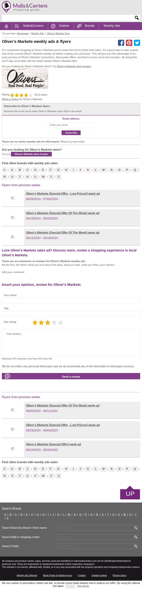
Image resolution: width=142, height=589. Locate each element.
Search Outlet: (10, 546)
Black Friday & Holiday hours (57, 575)
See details (83, 586)
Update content (99, 575)
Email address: (71, 118)
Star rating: (10, 321)
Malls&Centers (33, 25)
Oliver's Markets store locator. (74, 66)
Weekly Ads (112, 25)
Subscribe (71, 132)
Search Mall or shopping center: (21, 537)
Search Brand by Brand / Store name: (24, 527)
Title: (6, 308)
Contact (82, 575)
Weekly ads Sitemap (27, 575)
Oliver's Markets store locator (31, 154)
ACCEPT (70, 586)
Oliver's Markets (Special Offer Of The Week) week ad (62, 213)
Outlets (64, 25)
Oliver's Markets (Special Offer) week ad (53, 444)
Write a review (10, 99)
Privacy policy (119, 575)
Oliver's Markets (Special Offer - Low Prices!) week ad (63, 193)
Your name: (10, 295)
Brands (90, 25)
